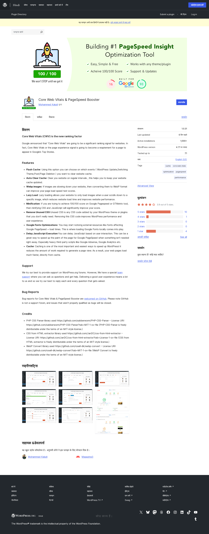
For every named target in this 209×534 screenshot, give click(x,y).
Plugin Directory (18, 14)
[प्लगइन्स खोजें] (41, 32)
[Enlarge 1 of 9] (52, 374)
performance (180, 177)
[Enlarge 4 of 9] (88, 374)
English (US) (181, 159)
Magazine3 (87, 456)
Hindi (41, 516)
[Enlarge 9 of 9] (125, 417)
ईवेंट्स (127, 491)
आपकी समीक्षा (143, 237)
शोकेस (51, 486)
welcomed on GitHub (95, 298)
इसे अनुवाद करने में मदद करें (120, 22)
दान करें (129, 495)
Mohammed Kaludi (48, 104)
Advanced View (145, 185)
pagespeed (181, 172)
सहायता (89, 491)
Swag (129, 500)
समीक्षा (39, 117)
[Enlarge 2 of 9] (52, 393)
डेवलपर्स (90, 495)
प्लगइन (51, 495)
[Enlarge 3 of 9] (52, 411)
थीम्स (51, 491)
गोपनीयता (14, 500)
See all (183, 237)
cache (168, 166)
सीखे (88, 486)
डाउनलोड (181, 102)
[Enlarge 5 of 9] (88, 393)
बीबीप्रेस (167, 495)
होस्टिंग (13, 495)
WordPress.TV (95, 500)
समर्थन (184, 117)
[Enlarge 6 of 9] (88, 411)
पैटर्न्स (51, 500)
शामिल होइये (129, 486)
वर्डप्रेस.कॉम (168, 486)
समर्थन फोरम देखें (144, 261)
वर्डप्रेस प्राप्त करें (197, 5)
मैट (165, 491)
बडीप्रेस (167, 500)
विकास (51, 117)
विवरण (27, 117)
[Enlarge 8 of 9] (125, 393)
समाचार (14, 491)
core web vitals (179, 166)
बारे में (13, 486)
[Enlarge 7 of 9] (125, 374)
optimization (168, 172)
